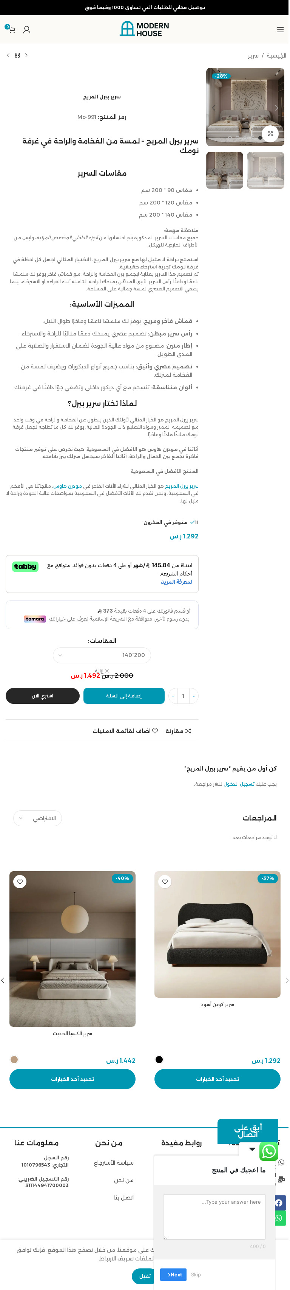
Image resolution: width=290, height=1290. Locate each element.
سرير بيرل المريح (182, 486)
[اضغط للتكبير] (270, 133)
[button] (276, 107)
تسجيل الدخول (239, 784)
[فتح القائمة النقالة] (280, 29)
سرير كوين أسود (217, 1004)
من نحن (123, 1180)
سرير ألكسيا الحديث (72, 1033)
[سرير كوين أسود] (217, 934)
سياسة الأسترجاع (114, 1162)
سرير (253, 55)
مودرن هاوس (67, 486)
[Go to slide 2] (253, 138)
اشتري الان (42, 696)
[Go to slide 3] (245, 138)
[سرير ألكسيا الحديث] (72, 949)
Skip (196, 1274)
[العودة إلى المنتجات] (17, 55)
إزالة (99, 671)
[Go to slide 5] (230, 138)
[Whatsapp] (278, 1218)
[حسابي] (26, 29)
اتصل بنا (124, 1197)
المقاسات (103, 641)
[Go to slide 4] (237, 138)
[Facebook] (278, 1202)
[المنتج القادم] (8, 55)
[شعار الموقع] (145, 28)
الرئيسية (276, 55)
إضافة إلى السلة (124, 696)
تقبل (145, 1276)
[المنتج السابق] (26, 55)
